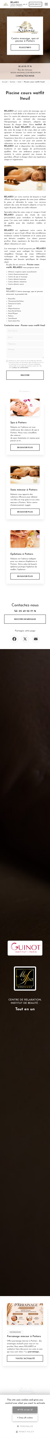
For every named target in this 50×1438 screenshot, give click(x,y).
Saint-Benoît (12, 318)
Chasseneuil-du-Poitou (16, 301)
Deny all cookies (25, 1418)
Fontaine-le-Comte (14, 304)
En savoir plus (25, 447)
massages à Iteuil (15, 249)
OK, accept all (25, 1410)
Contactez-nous (25, 76)
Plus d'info (25, 47)
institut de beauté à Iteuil (34, 197)
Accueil (4, 82)
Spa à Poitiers (18, 422)
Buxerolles (11, 299)
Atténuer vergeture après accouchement (22, 272)
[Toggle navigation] (46, 4)
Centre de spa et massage (17, 277)
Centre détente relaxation (17, 282)
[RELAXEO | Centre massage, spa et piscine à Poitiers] (5, 4)
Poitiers (10, 316)
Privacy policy (26, 1432)
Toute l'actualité (25, 1358)
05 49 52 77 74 (25, 67)
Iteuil (19, 82)
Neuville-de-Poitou (14, 311)
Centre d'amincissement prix (18, 274)
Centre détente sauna (16, 284)
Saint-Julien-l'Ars (14, 321)
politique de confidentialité (20, 367)
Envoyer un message (25, 619)
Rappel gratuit (35, 4)
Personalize (26, 1426)
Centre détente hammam (17, 279)
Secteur (12, 82)
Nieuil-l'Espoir (13, 313)
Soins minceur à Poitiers (23, 490)
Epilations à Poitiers (21, 554)
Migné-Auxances (14, 308)
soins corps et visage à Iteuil (33, 212)
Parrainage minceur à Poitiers (24, 1336)
